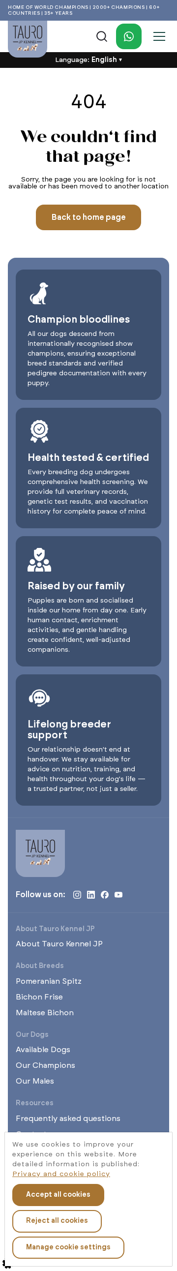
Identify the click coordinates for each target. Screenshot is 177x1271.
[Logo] (27, 39)
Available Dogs (43, 1050)
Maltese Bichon (45, 1013)
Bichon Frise (39, 997)
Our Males (35, 1081)
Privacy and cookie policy (61, 1174)
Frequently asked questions (68, 1118)
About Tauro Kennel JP (59, 944)
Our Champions (45, 1065)
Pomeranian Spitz (49, 981)
